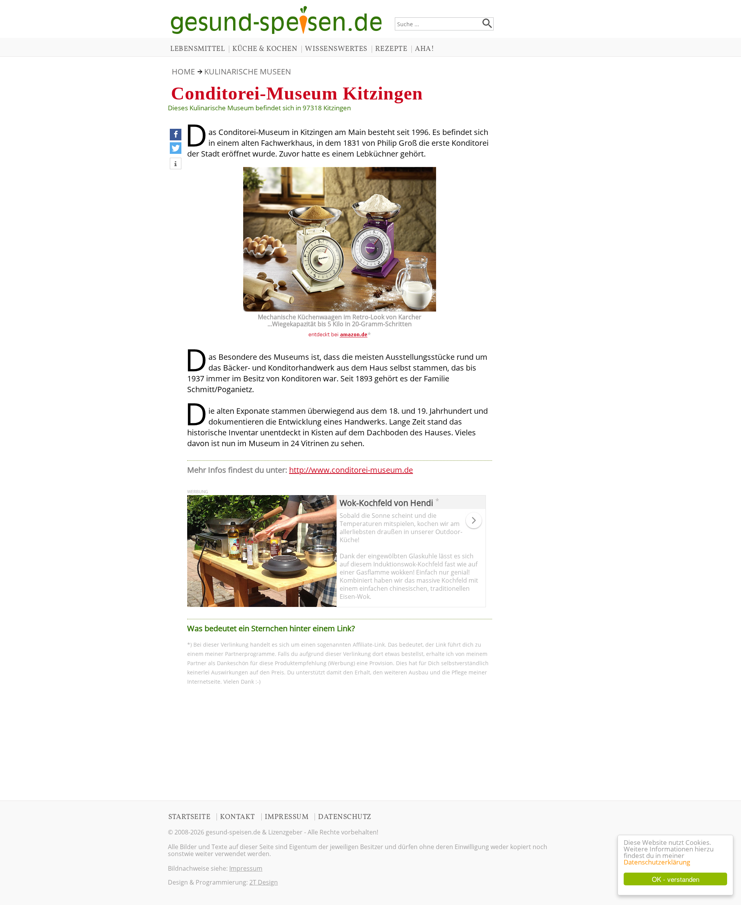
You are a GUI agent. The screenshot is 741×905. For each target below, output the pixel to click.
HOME (183, 71)
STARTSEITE (189, 817)
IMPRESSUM (287, 817)
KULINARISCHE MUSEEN (247, 71)
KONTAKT (237, 817)
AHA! (424, 49)
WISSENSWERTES (336, 49)
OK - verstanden (675, 879)
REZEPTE (391, 49)
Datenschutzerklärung (657, 862)
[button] (175, 134)
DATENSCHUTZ (345, 817)
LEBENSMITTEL (197, 49)
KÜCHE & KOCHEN (264, 49)
